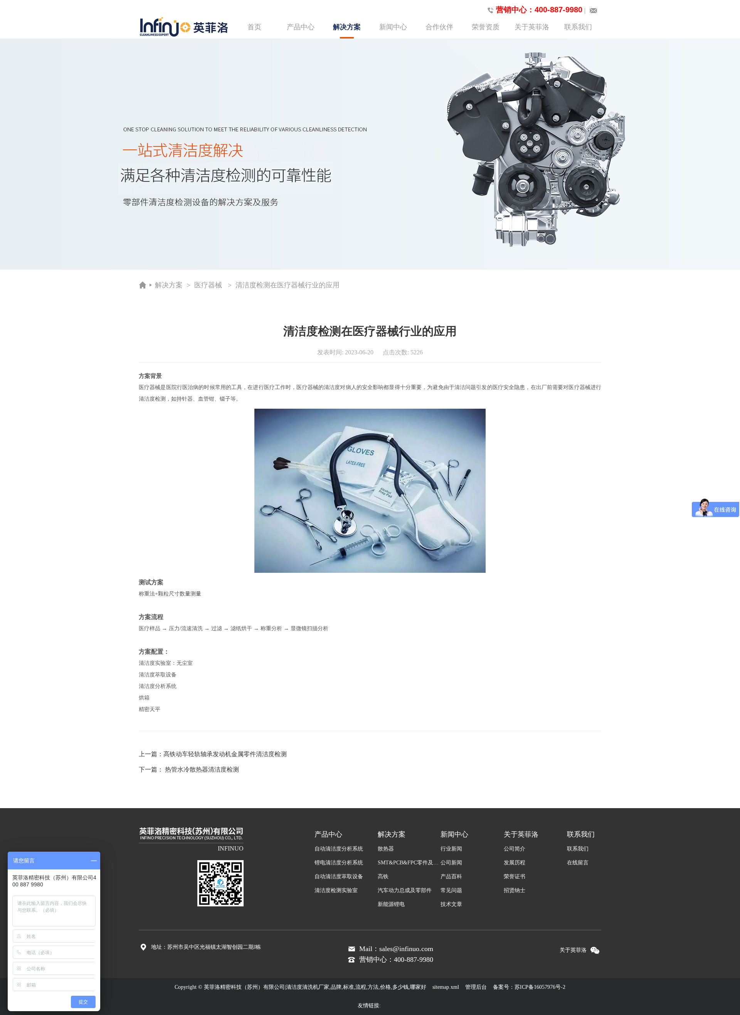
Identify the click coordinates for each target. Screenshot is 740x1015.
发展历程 (514, 863)
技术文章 (451, 904)
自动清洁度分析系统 (338, 849)
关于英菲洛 (532, 27)
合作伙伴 (439, 27)
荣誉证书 (514, 876)
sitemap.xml (445, 987)
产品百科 (451, 876)
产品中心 (300, 27)
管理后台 (476, 987)
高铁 (383, 876)
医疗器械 (208, 285)
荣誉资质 (486, 27)
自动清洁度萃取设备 (338, 876)
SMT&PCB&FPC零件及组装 (409, 863)
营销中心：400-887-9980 (539, 9)
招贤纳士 (514, 890)
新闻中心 (393, 27)
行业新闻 (451, 849)
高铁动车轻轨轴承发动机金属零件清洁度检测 (225, 754)
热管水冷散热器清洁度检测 (202, 769)
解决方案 (347, 27)
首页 (254, 27)
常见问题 (451, 890)
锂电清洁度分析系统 (338, 863)
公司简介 (514, 849)
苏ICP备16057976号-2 (540, 987)
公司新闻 (451, 863)
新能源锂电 (391, 904)
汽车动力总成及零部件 (405, 890)
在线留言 (578, 863)
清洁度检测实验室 (336, 890)
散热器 (386, 849)
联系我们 (578, 27)
